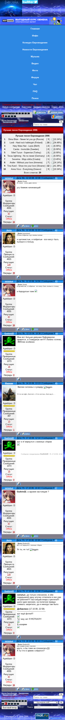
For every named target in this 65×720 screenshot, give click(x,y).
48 (56, 540)
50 (56, 641)
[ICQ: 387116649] (34, 225)
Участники (26, 107)
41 (56, 178)
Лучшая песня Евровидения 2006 (15, 122)
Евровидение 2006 (9, 122)
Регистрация (28, 104)
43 (56, 281)
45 (56, 383)
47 (56, 488)
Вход (38, 104)
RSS (61, 107)
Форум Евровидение (9, 120)
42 (56, 230)
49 (56, 591)
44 (57, 333)
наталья (9, 178)
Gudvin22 (9, 333)
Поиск (54, 107)
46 (56, 438)
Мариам (9, 383)
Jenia (9, 230)
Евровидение (24, 120)
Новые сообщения (11, 107)
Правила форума (41, 107)
